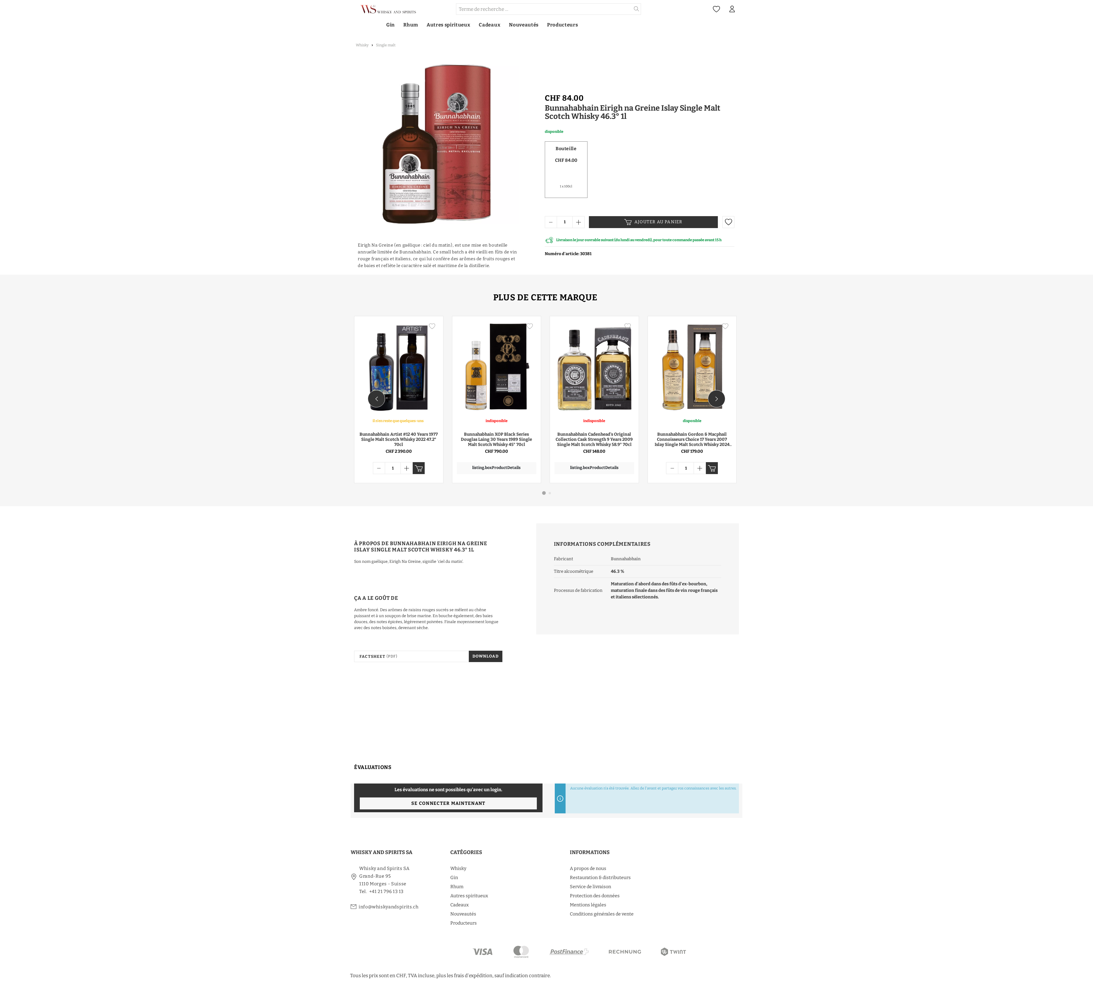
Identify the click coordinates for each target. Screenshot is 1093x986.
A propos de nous (588, 868)
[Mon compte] (732, 9)
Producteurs (463, 923)
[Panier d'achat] (742, 9)
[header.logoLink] (403, 9)
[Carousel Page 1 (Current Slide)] (544, 493)
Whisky (458, 868)
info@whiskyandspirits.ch (388, 906)
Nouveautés (463, 914)
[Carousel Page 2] (550, 493)
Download (485, 656)
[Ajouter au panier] (419, 468)
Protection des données (595, 895)
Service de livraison (590, 886)
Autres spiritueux (469, 895)
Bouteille (566, 148)
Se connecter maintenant (448, 803)
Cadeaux (459, 905)
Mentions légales (588, 905)
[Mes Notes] (716, 9)
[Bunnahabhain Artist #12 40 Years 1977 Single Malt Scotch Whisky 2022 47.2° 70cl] (399, 367)
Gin (454, 877)
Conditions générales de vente (602, 914)
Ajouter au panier (658, 221)
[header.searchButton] (636, 9)
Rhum (456, 886)
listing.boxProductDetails (496, 467)
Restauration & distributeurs (600, 877)
